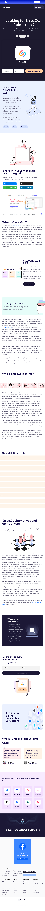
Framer (6, 806)
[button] (10, 183)
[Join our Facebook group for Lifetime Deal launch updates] (22, 846)
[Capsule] (28, 802)
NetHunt (17, 806)
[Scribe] (28, 790)
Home (12, 17)
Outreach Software (19, 17)
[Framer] (7, 802)
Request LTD (16, 879)
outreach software (17, 225)
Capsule (28, 806)
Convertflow (17, 794)
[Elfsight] (38, 802)
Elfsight (38, 806)
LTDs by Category (6, 879)
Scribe (27, 794)
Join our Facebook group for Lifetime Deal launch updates (22, 853)
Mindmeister (38, 794)
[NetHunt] (17, 802)
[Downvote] (28, 36)
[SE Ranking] (7, 790)
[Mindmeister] (38, 790)
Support (25, 886)
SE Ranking (7, 794)
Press (24, 890)
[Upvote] (17, 36)
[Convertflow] (17, 790)
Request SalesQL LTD (34, 71)
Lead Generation (7, 327)
